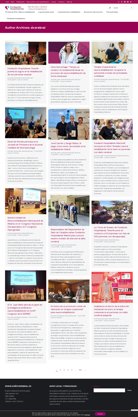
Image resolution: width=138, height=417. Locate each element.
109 (80, 370)
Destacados (18, 78)
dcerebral (38, 28)
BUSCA (96, 386)
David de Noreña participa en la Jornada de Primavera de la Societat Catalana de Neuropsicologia (25, 144)
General (24, 78)
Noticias (30, 78)
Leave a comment (22, 80)
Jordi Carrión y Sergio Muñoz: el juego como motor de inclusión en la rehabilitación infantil (68, 146)
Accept (100, 414)
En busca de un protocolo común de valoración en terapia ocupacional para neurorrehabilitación (68, 309)
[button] (123, 7)
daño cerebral (61, 79)
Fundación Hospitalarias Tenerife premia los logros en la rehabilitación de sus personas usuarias (25, 71)
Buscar (129, 390)
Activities (10, 78)
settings (87, 415)
